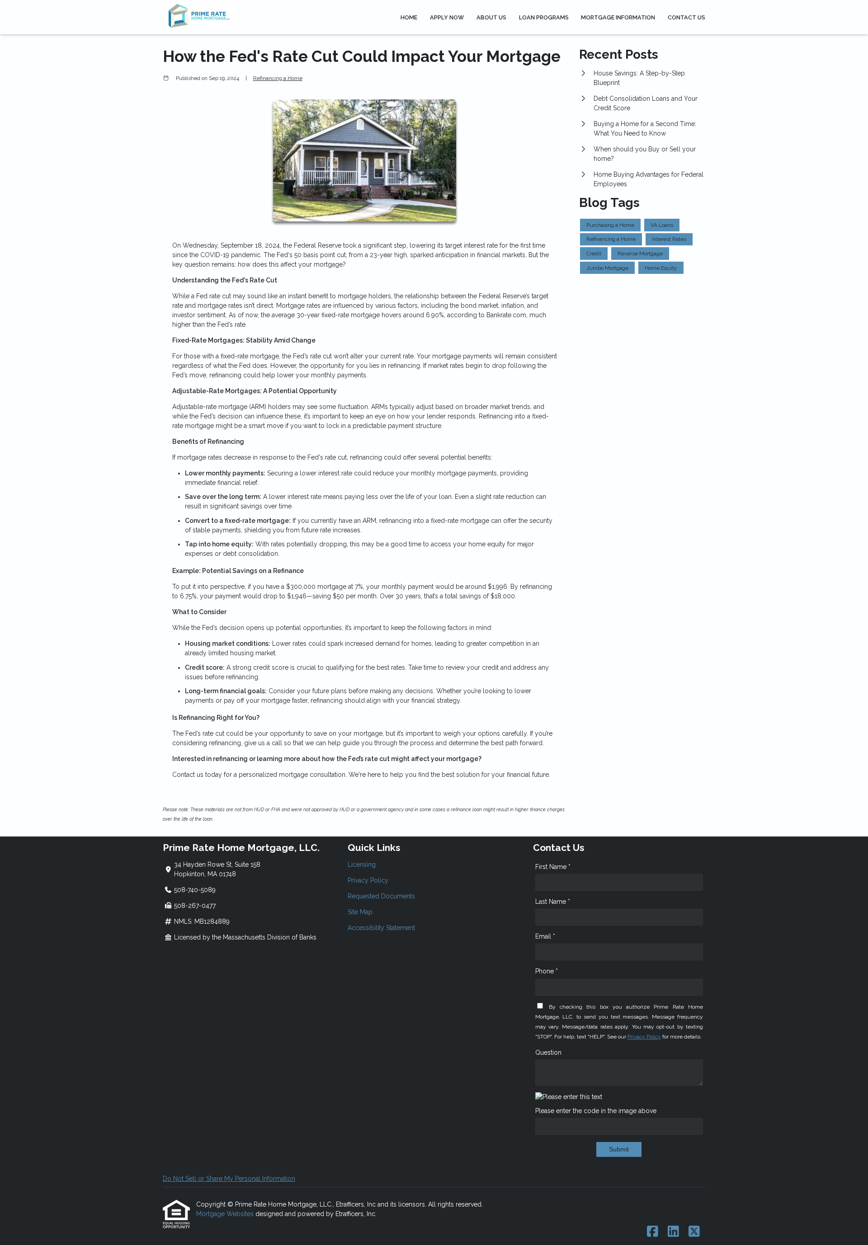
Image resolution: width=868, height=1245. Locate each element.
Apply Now (447, 17)
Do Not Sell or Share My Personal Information (229, 1178)
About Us (491, 17)
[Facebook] (652, 1232)
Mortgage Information (618, 17)
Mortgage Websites (225, 1213)
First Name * (553, 866)
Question (548, 1052)
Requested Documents (381, 896)
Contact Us (686, 17)
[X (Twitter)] (694, 1232)
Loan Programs (544, 17)
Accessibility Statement (381, 927)
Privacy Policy (368, 880)
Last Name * (552, 901)
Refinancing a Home (277, 78)
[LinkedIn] (673, 1232)
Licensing (362, 864)
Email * (545, 936)
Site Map (360, 912)
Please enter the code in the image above (595, 1110)
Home (409, 17)
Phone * (546, 971)
